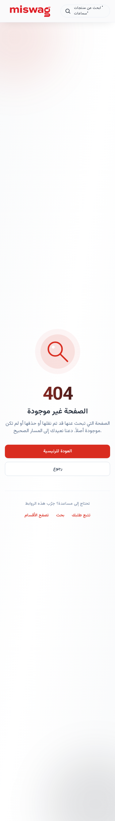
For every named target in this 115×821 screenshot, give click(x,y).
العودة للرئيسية (57, 451)
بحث (60, 515)
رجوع (57, 469)
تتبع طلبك (81, 515)
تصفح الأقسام (37, 515)
